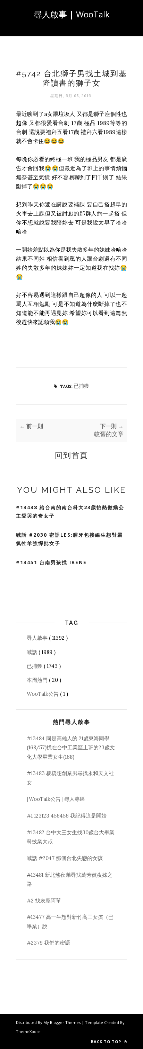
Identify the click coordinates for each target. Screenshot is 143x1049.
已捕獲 (81, 385)
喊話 (33, 652)
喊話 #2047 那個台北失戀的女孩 (65, 858)
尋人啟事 (38, 637)
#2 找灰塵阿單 (44, 900)
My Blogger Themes (62, 1022)
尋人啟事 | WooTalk (72, 14)
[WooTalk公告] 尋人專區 (56, 799)
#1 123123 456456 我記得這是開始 (67, 815)
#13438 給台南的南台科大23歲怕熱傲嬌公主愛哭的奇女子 (70, 511)
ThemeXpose (28, 1031)
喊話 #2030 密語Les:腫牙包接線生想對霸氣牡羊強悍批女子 (69, 539)
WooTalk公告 (43, 694)
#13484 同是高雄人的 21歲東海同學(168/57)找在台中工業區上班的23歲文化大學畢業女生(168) (71, 747)
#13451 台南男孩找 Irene (51, 562)
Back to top (107, 1041)
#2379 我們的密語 (48, 942)
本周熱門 (38, 680)
